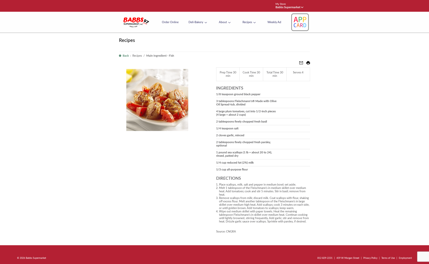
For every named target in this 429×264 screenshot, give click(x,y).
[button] (289, 7)
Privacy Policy (370, 258)
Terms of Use (388, 258)
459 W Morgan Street (347, 258)
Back (125, 55)
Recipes (137, 55)
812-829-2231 (324, 258)
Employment (405, 258)
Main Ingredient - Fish (160, 55)
